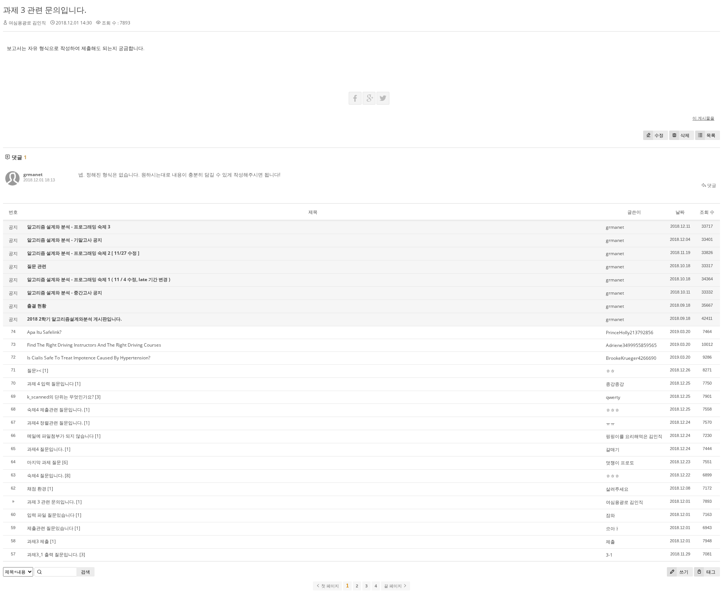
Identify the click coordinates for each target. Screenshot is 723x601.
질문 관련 (36, 266)
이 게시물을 (703, 118)
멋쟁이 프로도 (620, 462)
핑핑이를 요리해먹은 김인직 (634, 436)
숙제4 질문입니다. (45, 475)
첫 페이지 (329, 586)
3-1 (609, 555)
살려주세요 (617, 489)
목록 (710, 135)
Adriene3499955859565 (631, 345)
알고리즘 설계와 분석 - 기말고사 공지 (64, 240)
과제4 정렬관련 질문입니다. (55, 423)
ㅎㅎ (610, 371)
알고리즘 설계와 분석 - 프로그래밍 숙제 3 (68, 227)
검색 (85, 572)
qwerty (613, 397)
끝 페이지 (393, 586)
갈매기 (612, 449)
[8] (67, 475)
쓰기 (683, 572)
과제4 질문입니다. (45, 449)
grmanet (33, 174)
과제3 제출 (38, 541)
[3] (98, 397)
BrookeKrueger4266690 (631, 358)
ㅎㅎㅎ (612, 410)
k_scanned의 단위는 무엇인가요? (60, 397)
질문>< (34, 370)
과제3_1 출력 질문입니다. (52, 554)
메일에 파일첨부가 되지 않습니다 (60, 436)
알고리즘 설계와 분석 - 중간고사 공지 (64, 292)
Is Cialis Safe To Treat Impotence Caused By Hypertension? (88, 358)
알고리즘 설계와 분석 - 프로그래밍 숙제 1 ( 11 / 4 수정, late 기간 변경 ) (98, 279)
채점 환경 (36, 488)
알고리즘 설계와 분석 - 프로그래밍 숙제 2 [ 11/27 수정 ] (83, 253)
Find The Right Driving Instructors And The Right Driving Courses (94, 345)
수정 (659, 135)
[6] (65, 462)
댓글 (711, 185)
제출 (610, 542)
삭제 (684, 135)
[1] (45, 370)
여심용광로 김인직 (624, 502)
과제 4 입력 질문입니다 (50, 383)
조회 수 (707, 212)
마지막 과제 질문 (44, 462)
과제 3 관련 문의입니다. (45, 10)
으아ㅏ (612, 528)
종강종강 (615, 384)
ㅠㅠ (610, 423)
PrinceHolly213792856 (629, 332)
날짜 (680, 212)
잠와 (610, 515)
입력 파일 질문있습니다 (51, 515)
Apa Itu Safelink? (44, 332)
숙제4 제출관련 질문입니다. (55, 409)
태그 (710, 572)
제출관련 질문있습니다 (50, 528)
